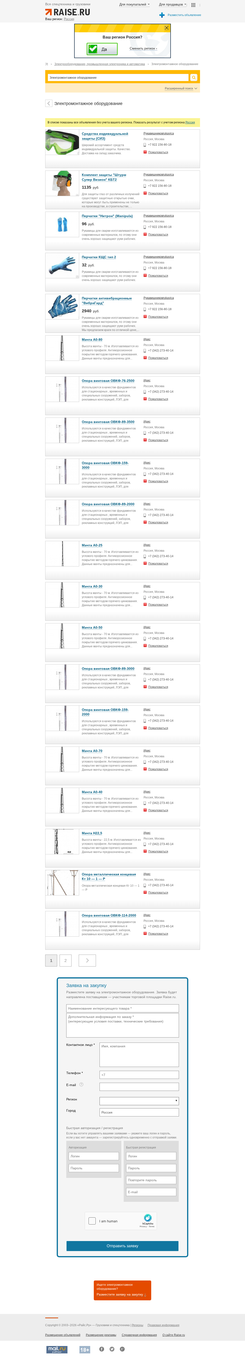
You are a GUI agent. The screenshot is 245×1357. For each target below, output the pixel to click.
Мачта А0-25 (92, 545)
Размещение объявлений (62, 1335)
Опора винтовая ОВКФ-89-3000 (108, 668)
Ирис (147, 339)
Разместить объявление (184, 15)
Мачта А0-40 (92, 792)
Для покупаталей (132, 4)
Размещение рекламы (101, 1335)
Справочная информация (139, 1335)
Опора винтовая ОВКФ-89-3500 (108, 422)
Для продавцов (171, 4)
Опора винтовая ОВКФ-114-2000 (109, 915)
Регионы (137, 1325)
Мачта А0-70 (92, 751)
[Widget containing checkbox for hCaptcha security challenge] (121, 1221)
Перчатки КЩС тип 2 (99, 257)
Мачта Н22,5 (92, 833)
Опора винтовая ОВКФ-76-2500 (108, 381)
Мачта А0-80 (92, 339)
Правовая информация (163, 1325)
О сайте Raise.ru (173, 1335)
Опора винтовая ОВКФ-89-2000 (108, 504)
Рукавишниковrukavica (159, 133)
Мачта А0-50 (92, 627)
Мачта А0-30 (92, 586)
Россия (190, 122)
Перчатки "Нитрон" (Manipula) (107, 216)
